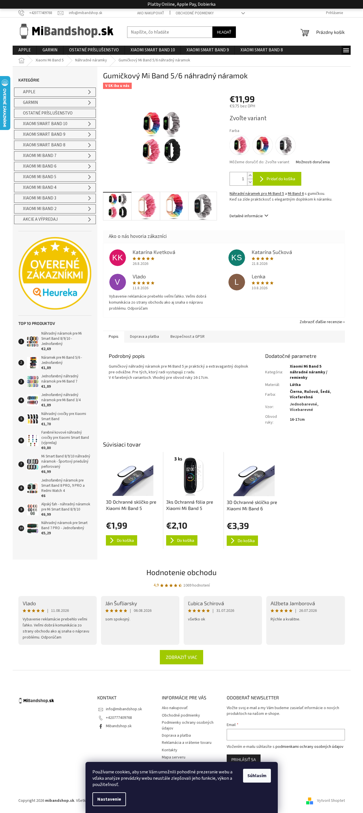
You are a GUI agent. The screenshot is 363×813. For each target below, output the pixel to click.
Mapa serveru (173, 757)
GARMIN (30, 103)
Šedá (325, 392)
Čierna (296, 392)
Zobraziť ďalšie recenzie (321, 322)
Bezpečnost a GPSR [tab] (187, 336)
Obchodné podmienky (195, 13)
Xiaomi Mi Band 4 (39, 188)
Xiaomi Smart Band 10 (45, 124)
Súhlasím (257, 776)
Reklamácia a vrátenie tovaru (186, 743)
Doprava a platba (176, 735)
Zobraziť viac (181, 657)
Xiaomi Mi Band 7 (39, 156)
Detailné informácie (246, 216)
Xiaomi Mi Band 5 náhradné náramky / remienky (308, 372)
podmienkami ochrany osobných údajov (309, 747)
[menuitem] (24, 50)
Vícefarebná (301, 397)
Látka (295, 385)
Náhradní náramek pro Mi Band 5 (257, 194)
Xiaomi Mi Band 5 (39, 177)
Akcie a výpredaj (40, 219)
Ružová (311, 392)
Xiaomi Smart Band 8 (44, 145)
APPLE (29, 92)
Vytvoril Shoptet (331, 801)
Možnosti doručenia (313, 162)
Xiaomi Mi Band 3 (39, 198)
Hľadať (224, 32)
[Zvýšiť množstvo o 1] (250, 175)
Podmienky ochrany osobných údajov (187, 725)
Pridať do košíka (281, 178)
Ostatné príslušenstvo (48, 113)
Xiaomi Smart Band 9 (44, 134)
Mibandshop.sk (119, 726)
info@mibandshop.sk (124, 709)
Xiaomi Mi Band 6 (39, 166)
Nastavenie (109, 799)
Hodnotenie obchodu (181, 572)
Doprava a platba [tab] (144, 336)
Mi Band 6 (296, 194)
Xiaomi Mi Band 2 (39, 209)
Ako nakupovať (150, 13)
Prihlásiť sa (243, 759)
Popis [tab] (114, 336)
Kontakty (169, 750)
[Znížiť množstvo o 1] (250, 182)
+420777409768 (119, 718)
